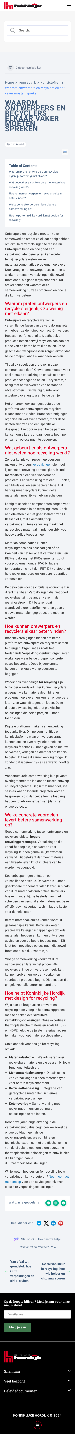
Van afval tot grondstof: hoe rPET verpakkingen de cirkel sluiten (22, 1271)
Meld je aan (17, 1327)
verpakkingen (42, 464)
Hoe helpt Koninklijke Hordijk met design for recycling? (36, 217)
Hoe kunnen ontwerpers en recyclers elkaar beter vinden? (35, 195)
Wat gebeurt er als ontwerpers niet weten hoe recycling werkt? (37, 184)
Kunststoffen (50, 82)
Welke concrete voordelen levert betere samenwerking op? (32, 206)
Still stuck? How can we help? (41, 1239)
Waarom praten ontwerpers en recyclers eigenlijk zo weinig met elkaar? (33, 174)
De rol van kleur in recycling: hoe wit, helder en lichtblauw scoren (52, 1271)
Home (9, 82)
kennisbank (27, 82)
